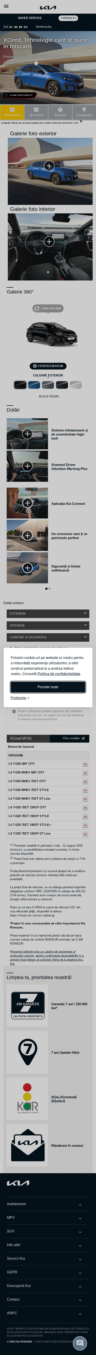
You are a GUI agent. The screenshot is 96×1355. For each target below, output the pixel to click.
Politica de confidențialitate (59, 673)
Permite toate (48, 687)
